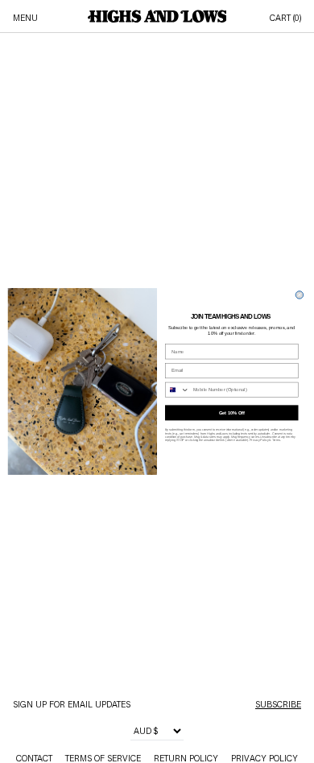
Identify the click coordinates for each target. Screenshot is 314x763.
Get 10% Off (232, 413)
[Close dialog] (299, 295)
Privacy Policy (259, 440)
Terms (276, 440)
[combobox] (176, 390)
